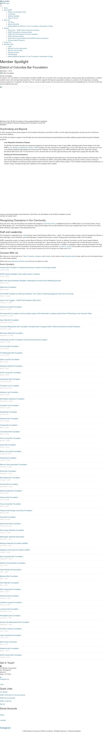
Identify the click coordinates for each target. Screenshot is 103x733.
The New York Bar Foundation (11, 629)
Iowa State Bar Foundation (9, 320)
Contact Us (7, 42)
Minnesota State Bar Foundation (11, 333)
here (69, 248)
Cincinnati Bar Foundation (9, 346)
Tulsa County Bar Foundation (10, 504)
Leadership (11, 14)
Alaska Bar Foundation (8, 458)
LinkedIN (3, 720)
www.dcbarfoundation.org (19, 261)
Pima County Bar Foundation (10, 438)
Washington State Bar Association (12, 537)
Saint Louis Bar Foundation (10, 359)
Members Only (8, 44)
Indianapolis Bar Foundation (10, 379)
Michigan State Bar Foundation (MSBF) (14, 543)
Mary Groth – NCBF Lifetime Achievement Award (23, 30)
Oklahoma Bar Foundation (9, 596)
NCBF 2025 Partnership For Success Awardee (23, 34)
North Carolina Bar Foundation (11, 655)
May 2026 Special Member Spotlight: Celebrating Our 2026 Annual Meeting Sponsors (30, 280)
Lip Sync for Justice (65, 246)
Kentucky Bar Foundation (9, 484)
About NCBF (8, 10)
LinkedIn (47, 256)
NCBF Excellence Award (16, 36)
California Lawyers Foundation (11, 602)
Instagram (38, 256)
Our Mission (4, 692)
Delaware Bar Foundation (9, 418)
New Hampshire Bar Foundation (11, 556)
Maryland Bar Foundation (9, 576)
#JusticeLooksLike (70, 256)
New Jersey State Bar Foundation (12, 530)
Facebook (31, 256)
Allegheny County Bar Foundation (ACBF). (15, 550)
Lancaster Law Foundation (9, 405)
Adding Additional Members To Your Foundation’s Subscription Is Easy (30, 26)
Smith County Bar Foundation (10, 372)
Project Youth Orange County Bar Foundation (16, 510)
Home (6, 8)
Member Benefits (13, 24)
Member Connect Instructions (17, 48)
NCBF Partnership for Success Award (20, 32)
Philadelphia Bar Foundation (10, 615)
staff (24, 235)
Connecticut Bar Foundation (10, 431)
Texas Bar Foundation (8, 517)
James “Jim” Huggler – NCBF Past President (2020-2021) (20, 300)
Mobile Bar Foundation (8, 287)
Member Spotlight (13, 16)
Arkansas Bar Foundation (9, 497)
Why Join (7, 20)
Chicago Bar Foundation (9, 425)
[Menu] (1, 5)
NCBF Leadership (5, 701)
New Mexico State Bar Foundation (12, 399)
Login (10, 46)
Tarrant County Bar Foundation (11, 307)
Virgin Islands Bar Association (10, 569)
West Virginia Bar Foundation (10, 589)
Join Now (11, 22)
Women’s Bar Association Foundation (13, 464)
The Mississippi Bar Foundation (11, 353)
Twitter (25, 256)
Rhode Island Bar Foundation (10, 523)
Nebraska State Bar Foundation (11, 366)
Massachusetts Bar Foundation (11, 491)
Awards (6, 28)
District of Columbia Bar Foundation (12, 563)
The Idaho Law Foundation (9, 385)
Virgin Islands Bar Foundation (10, 635)
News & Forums (13, 18)
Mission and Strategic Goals (17, 12)
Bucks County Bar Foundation (10, 451)
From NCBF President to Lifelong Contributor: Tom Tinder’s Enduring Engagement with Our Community (37, 294)
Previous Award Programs (16, 40)
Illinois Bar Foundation (8, 471)
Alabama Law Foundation (9, 392)
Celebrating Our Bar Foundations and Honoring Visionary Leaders (23, 340)
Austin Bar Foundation (8, 445)
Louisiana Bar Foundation (9, 609)
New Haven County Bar (8, 642)
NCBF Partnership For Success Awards (12, 695)
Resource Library (13, 52)
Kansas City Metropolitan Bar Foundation (14, 622)
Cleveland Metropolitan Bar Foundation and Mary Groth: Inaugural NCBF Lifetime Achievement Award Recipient (40, 326)
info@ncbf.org (4, 679)
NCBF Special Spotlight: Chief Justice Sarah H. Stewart (20, 274)
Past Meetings (12, 54)
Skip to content (4, 1)
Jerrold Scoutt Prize (49, 224)
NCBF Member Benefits (7, 698)
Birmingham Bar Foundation (10, 477)
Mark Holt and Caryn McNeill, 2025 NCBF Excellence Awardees (28, 38)
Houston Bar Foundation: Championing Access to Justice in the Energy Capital (28, 267)
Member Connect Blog (15, 50)
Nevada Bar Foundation (8, 412)
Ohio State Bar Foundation (9, 583)
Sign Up (2, 704)
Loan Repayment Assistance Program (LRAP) (23, 147)
